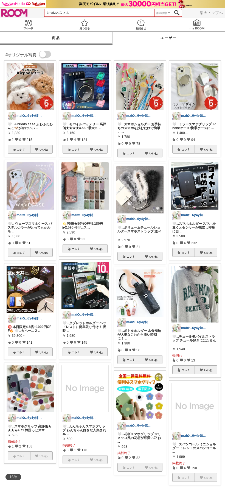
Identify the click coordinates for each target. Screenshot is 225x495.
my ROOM (197, 24)
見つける (84, 24)
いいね (44, 149)
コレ (19, 149)
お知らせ (141, 24)
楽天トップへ (211, 12)
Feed (28, 24)
